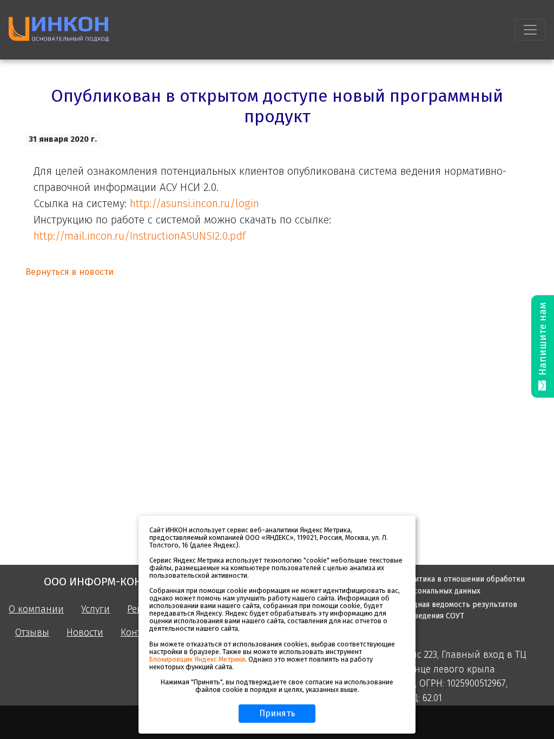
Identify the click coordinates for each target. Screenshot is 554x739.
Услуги (95, 609)
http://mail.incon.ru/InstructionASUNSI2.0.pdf (140, 235)
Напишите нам (543, 340)
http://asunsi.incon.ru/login (194, 203)
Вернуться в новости (69, 272)
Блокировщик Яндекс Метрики (197, 659)
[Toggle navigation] (530, 30)
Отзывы (32, 632)
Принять (277, 713)
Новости (85, 632)
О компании (36, 609)
